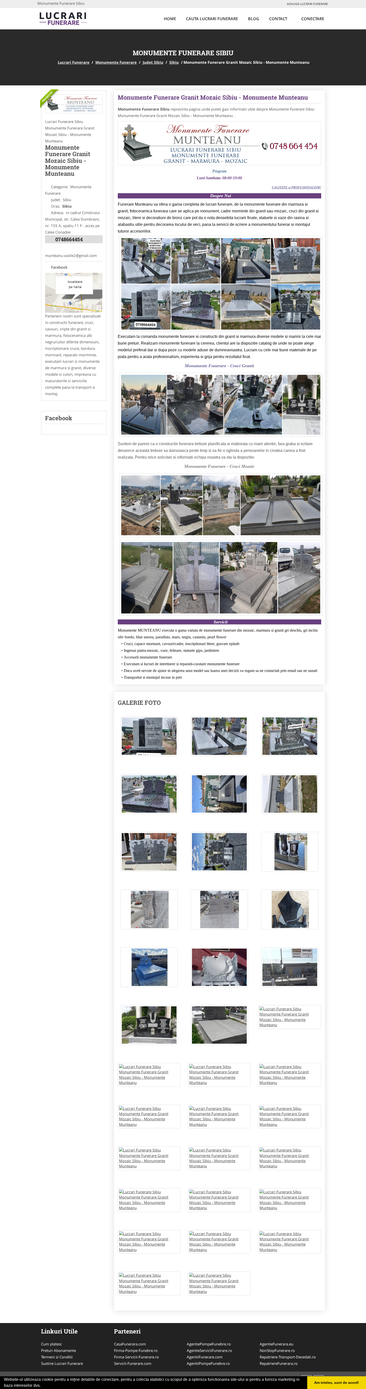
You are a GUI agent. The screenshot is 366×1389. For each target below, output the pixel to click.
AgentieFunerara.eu (276, 1343)
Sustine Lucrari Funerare (62, 1363)
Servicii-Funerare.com (132, 1363)
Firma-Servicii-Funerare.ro (136, 1356)
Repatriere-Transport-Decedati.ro (288, 1356)
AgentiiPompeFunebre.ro (208, 1363)
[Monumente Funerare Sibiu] (74, 103)
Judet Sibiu (153, 62)
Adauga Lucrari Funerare (307, 4)
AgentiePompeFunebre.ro (209, 1343)
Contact (278, 18)
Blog (253, 18)
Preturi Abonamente (58, 1350)
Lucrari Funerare (73, 62)
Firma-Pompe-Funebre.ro (136, 1350)
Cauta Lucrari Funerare (212, 18)
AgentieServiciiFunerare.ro (209, 1350)
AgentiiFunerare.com (205, 1356)
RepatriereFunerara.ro (279, 1363)
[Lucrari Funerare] (70, 17)
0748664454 (69, 239)
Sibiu (174, 62)
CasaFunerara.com (130, 1343)
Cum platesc (51, 1343)
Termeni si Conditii (57, 1356)
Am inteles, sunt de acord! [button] (336, 1383)
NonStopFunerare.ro (277, 1350)
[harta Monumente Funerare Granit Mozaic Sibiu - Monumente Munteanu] (73, 292)
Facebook (57, 267)
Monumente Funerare (116, 62)
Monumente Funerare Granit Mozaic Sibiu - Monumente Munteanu (213, 97)
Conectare (312, 18)
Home (170, 18)
